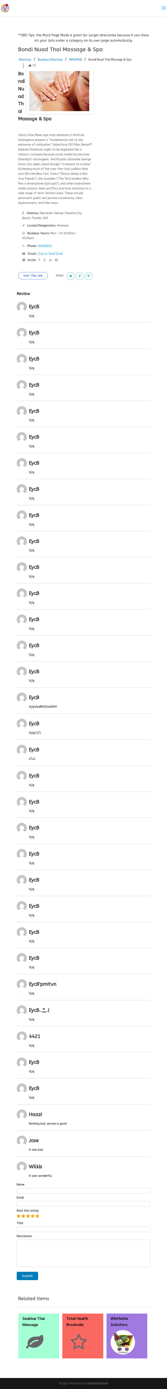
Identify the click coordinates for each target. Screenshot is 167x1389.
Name (20, 1184)
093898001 (44, 246)
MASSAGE (75, 59)
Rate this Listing (27, 1211)
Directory (25, 59)
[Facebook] (80, 276)
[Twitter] (71, 276)
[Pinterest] (89, 276)
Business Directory (50, 59)
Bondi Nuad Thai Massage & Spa (110, 59)
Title (20, 1223)
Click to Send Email (50, 253)
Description (24, 1236)
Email (20, 1198)
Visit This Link (33, 275)
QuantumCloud (97, 1383)
